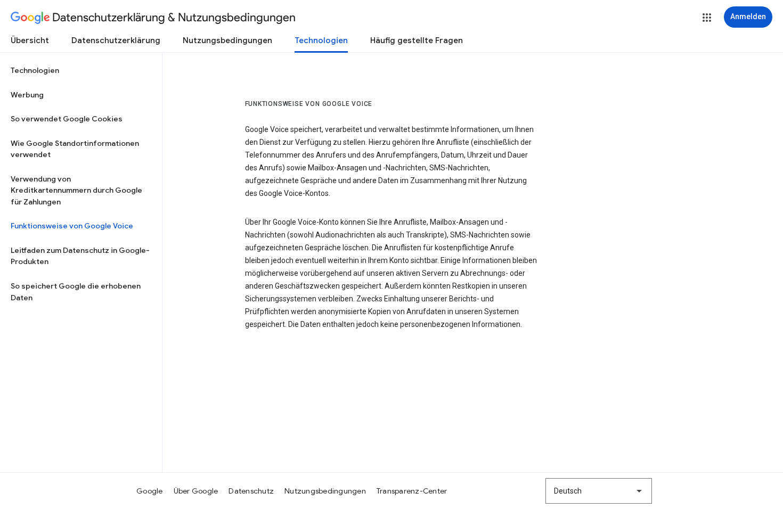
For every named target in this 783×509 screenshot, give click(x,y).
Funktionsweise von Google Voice (72, 226)
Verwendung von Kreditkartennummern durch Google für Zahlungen (76, 190)
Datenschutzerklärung (115, 40)
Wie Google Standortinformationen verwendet (75, 149)
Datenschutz (251, 491)
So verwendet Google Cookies (67, 119)
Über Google (196, 491)
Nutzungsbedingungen (227, 40)
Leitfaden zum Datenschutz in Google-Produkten (80, 256)
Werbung (27, 95)
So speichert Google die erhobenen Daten (76, 291)
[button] (706, 17)
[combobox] (598, 491)
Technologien (321, 40)
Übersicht (30, 40)
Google (149, 491)
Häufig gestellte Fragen (416, 40)
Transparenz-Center (412, 491)
